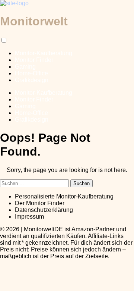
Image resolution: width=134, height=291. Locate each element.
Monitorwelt (34, 21)
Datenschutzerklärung (44, 210)
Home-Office (31, 73)
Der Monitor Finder (39, 203)
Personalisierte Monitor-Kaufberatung (64, 196)
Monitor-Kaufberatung (43, 53)
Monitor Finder (34, 60)
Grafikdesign (31, 80)
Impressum (29, 216)
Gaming (25, 66)
